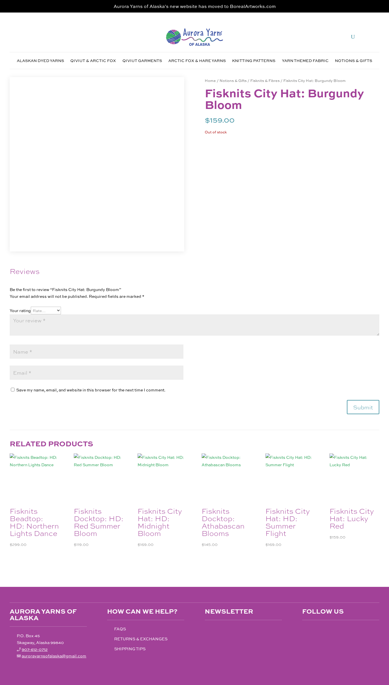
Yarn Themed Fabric (305, 61)
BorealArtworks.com (253, 6)
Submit (363, 407)
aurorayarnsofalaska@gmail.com (54, 656)
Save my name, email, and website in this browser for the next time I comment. (90, 390)
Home (210, 80)
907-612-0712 (35, 649)
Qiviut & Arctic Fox (93, 61)
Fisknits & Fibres (265, 80)
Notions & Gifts (353, 61)
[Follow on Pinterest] (330, 630)
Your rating (20, 310)
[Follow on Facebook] (306, 630)
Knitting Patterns (253, 61)
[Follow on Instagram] (318, 630)
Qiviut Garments (142, 61)
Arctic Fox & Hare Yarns (197, 61)
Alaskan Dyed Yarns (40, 61)
